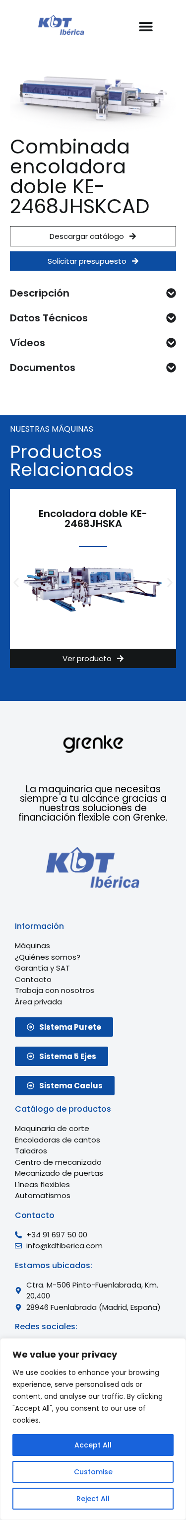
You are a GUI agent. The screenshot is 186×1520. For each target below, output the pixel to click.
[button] (146, 26)
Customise (93, 1472)
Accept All (93, 1445)
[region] (93, 1429)
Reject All (93, 1499)
